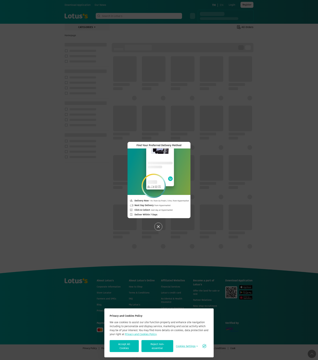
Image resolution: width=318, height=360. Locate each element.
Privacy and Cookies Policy (141, 334)
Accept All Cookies (124, 346)
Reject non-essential (157, 346)
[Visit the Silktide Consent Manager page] (204, 346)
